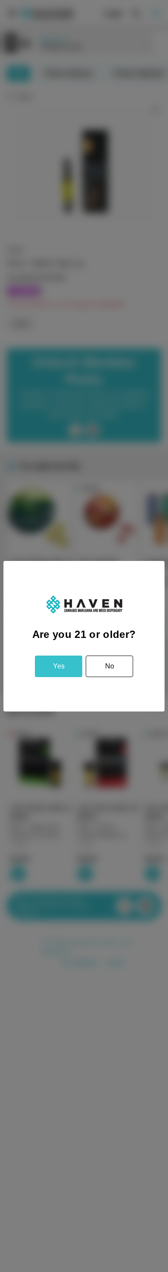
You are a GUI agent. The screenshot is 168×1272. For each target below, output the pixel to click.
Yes (59, 666)
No (109, 666)
